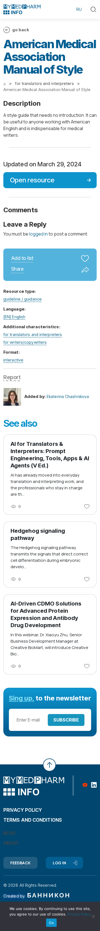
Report (11, 377)
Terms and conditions (32, 820)
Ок (51, 922)
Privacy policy (22, 810)
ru (79, 9)
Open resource (32, 180)
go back (20, 29)
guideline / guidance (22, 299)
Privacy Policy (79, 914)
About (11, 843)
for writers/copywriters (25, 342)
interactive (13, 360)
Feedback (20, 862)
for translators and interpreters (32, 334)
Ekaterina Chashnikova (68, 396)
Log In (59, 862)
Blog (9, 833)
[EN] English (14, 316)
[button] (93, 9)
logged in (38, 234)
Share (17, 269)
